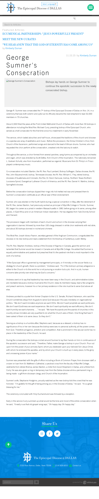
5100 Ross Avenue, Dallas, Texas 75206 (35, 465)
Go (36, 482)
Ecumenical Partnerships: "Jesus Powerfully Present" (43, 33)
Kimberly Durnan (13, 48)
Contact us (77, 465)
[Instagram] (42, 433)
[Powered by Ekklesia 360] (85, 482)
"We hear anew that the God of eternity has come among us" (47, 44)
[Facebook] (49, 433)
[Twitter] (57, 433)
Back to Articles (12, 24)
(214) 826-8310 (61, 465)
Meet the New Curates (19, 39)
